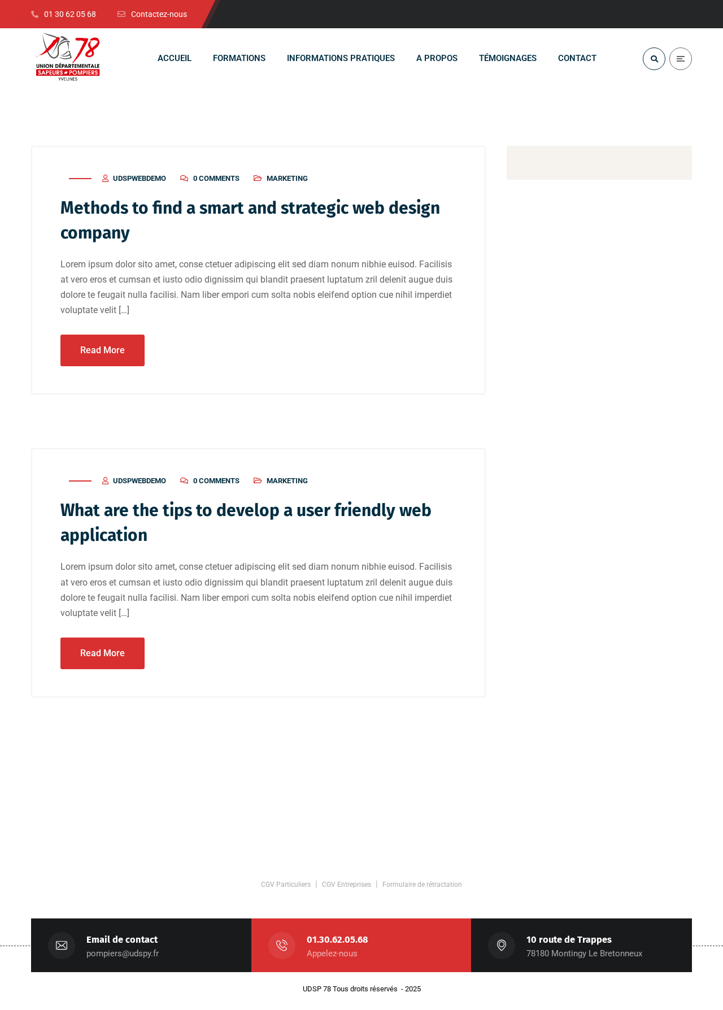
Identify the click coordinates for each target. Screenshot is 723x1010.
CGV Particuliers (286, 884)
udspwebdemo (139, 178)
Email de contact (122, 939)
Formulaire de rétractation (422, 884)
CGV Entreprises (346, 884)
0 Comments (216, 178)
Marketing (287, 178)
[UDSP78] (67, 58)
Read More (102, 350)
